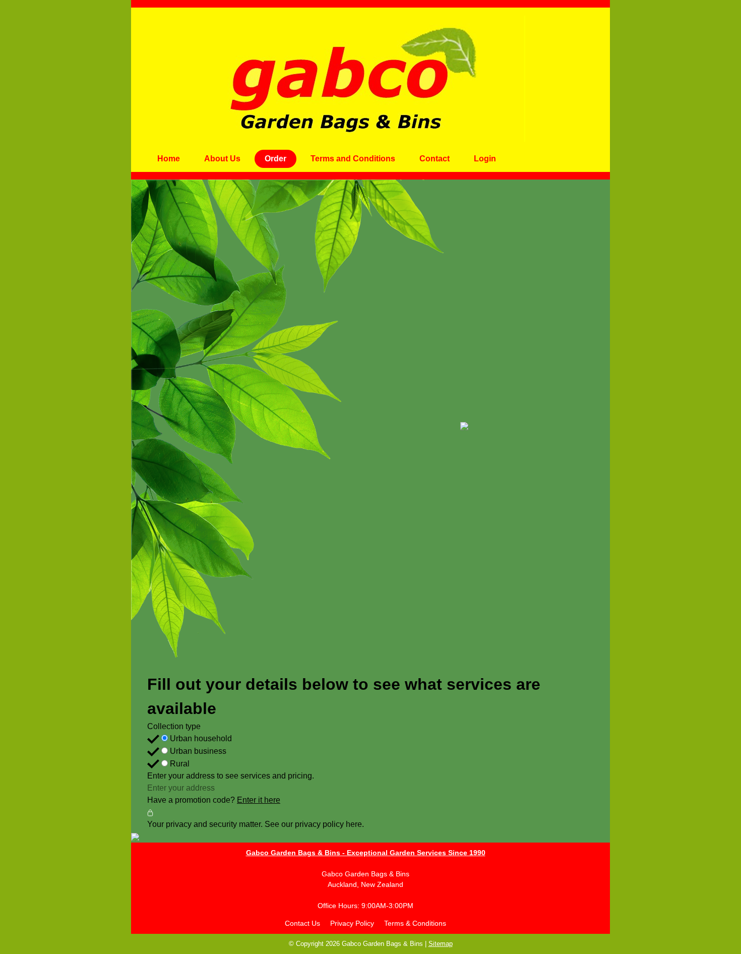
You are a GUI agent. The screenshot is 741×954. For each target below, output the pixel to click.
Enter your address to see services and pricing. (230, 775)
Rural (179, 763)
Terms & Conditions (415, 923)
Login (485, 158)
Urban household (200, 738)
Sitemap (440, 943)
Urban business (197, 751)
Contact (434, 158)
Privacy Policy (352, 923)
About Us (222, 158)
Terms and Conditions (353, 158)
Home (168, 158)
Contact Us (302, 923)
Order (275, 158)
